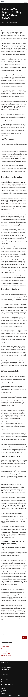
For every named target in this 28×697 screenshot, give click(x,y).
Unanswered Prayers (5, 648)
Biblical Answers (13, 22)
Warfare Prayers (4, 651)
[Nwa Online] (2, 1)
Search (2, 634)
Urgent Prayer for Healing (6, 655)
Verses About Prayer (5, 653)
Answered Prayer (5, 646)
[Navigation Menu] (25, 1)
